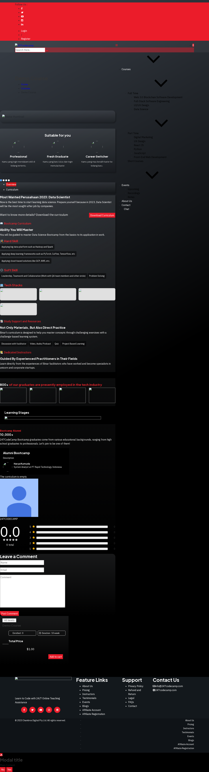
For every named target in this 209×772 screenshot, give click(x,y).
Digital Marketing (143, 137)
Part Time (133, 133)
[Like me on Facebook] (21, 8)
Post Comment (9, 613)
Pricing (86, 690)
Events (125, 185)
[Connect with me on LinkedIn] (22, 24)
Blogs (85, 706)
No (2, 769)
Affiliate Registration (93, 714)
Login (24, 30)
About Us (127, 201)
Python (138, 149)
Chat (126, 209)
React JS (139, 145)
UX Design (139, 141)
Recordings (134, 193)
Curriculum (12, 189)
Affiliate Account (91, 710)
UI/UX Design (141, 105)
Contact (132, 706)
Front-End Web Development (150, 157)
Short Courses (135, 161)
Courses (126, 69)
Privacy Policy (135, 686)
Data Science (141, 109)
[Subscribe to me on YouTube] (22, 16)
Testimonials (89, 698)
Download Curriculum (102, 215)
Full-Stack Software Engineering (152, 101)
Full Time (133, 93)
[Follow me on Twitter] (22, 12)
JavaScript (140, 153)
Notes (131, 197)
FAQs (131, 702)
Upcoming (133, 189)
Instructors (88, 694)
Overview (11, 184)
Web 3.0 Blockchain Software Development (158, 97)
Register (25, 38)
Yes (9, 769)
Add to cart (56, 656)
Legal (131, 698)
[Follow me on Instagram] (22, 20)
